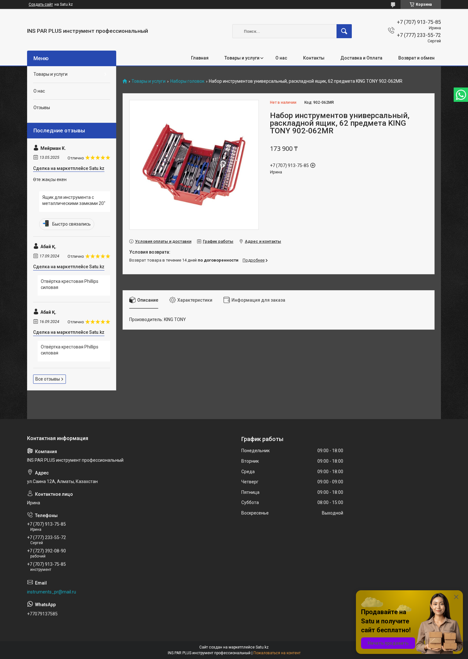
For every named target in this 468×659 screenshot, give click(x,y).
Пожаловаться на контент (277, 653)
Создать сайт (41, 4)
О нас (281, 57)
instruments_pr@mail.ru (51, 591)
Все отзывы (47, 379)
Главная (200, 57)
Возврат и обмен (416, 57)
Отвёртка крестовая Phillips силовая (69, 284)
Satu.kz (262, 647)
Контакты (313, 57)
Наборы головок (187, 81)
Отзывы (41, 107)
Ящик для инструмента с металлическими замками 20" (73, 200)
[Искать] (344, 31)
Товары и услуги (241, 57)
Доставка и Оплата (361, 57)
